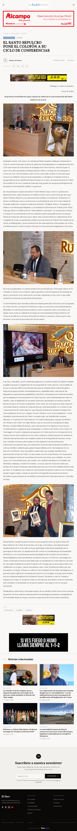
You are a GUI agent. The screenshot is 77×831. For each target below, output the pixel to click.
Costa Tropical (32, 806)
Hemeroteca (57, 806)
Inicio (7, 33)
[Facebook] (13, 66)
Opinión (30, 813)
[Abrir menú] (3, 5)
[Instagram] (9, 807)
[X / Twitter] (6, 807)
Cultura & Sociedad (34, 809)
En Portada (31, 799)
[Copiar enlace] (27, 66)
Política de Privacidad (7, 822)
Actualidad (31, 803)
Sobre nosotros (58, 799)
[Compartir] (22, 66)
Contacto (56, 803)
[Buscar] (73, 5)
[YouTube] (12, 807)
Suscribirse (51, 776)
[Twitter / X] (18, 66)
